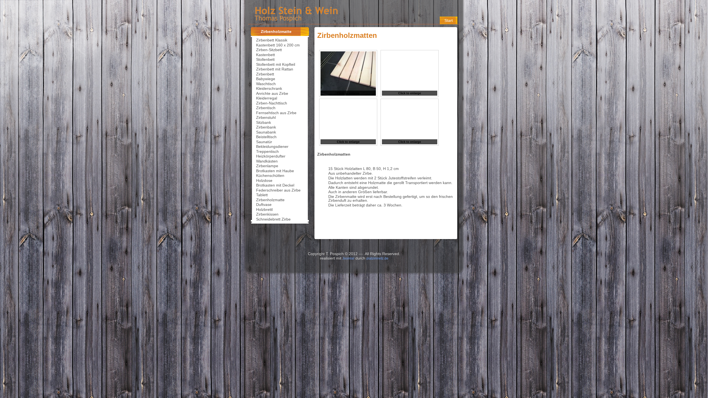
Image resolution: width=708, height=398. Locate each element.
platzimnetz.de (377, 258)
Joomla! (348, 258)
